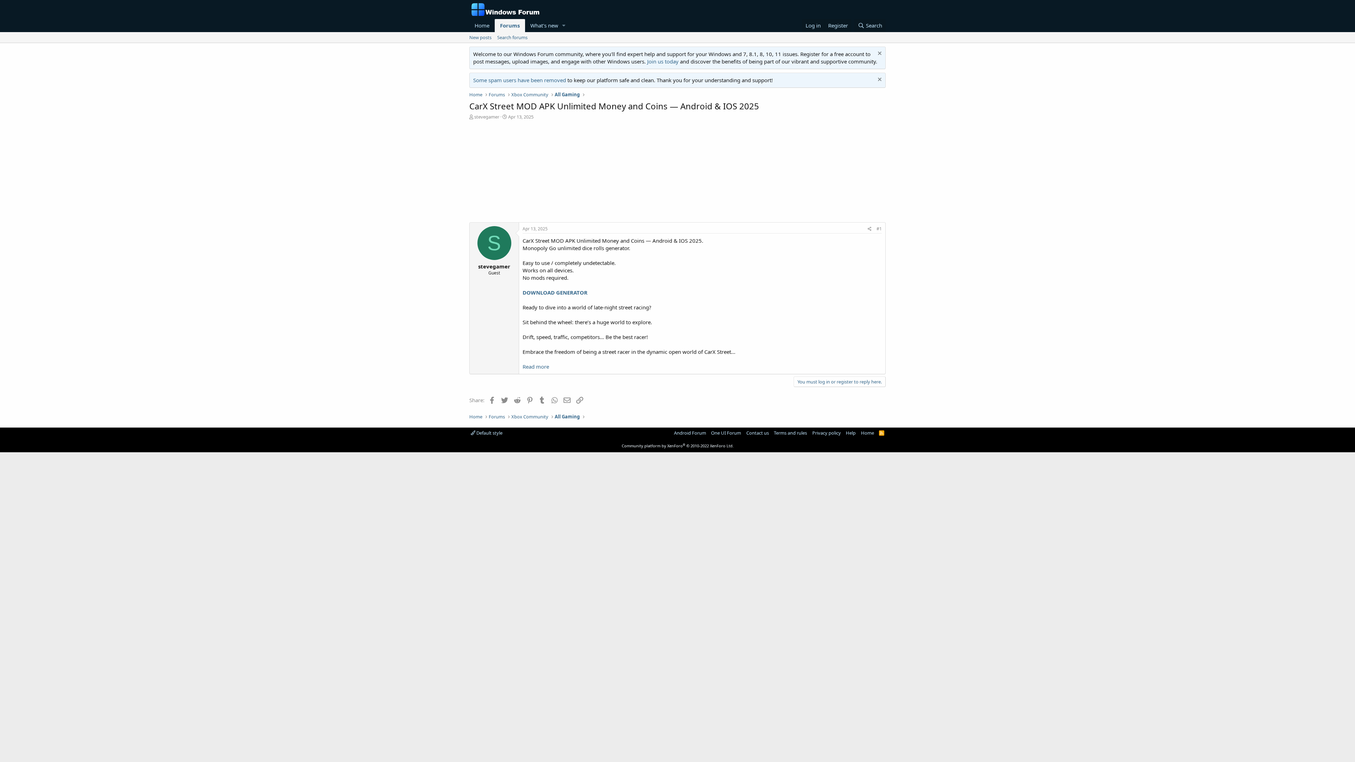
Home (482, 25)
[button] (564, 25)
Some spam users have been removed (519, 80)
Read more (536, 366)
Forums (510, 25)
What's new (544, 25)
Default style (488, 433)
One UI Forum (726, 433)
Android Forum (690, 433)
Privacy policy (826, 433)
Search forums (512, 37)
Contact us (757, 433)
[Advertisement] (677, 172)
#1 (879, 229)
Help (851, 433)
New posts (480, 37)
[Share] (869, 229)
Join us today (663, 61)
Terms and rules (790, 433)
